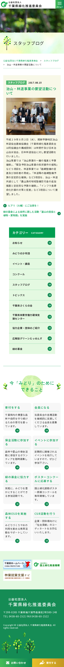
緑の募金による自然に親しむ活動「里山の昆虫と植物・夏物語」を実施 (29, 213)
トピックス (18, 295)
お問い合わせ (18, 662)
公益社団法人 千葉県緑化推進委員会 (32, 4)
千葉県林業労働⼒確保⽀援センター (26, 316)
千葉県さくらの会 (22, 305)
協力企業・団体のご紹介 (26, 328)
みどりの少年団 (21, 253)
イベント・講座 (21, 263)
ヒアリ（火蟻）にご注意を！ (23, 205)
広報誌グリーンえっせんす (27, 338)
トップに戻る (58, 650)
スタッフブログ (21, 284)
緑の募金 (17, 349)
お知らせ (17, 243)
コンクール (18, 274)
